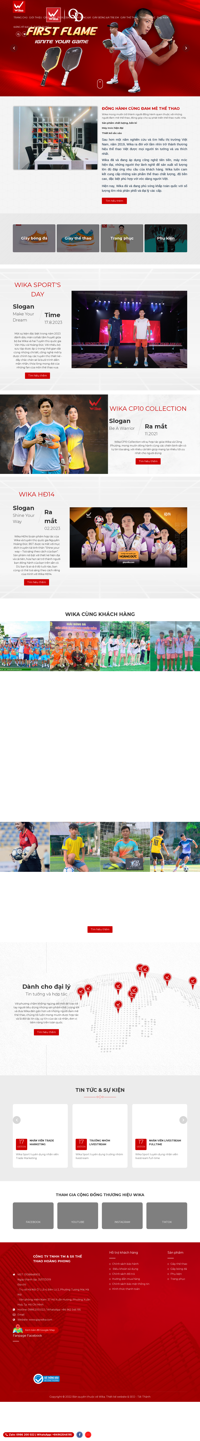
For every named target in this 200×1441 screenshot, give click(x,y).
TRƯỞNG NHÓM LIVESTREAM (99, 1142)
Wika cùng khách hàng (100, 614)
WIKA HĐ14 (37, 494)
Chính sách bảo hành (125, 1263)
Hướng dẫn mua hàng (126, 1278)
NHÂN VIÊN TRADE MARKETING (42, 1142)
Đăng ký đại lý (23, 27)
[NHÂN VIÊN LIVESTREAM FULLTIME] (159, 1119)
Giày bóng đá (82, 17)
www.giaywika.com (40, 1319)
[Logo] (19, 6)
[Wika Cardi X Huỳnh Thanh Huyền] (175, 746)
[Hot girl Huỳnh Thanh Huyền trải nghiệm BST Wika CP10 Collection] (75, 797)
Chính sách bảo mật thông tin (130, 1283)
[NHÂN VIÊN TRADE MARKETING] (40, 1119)
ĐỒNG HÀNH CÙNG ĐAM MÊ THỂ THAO (141, 108)
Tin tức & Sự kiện (100, 1090)
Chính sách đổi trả (123, 1273)
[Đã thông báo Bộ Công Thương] (46, 1378)
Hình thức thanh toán (126, 1288)
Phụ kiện (162, 17)
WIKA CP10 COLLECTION (148, 408)
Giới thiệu (35, 17)
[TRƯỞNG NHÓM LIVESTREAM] (100, 1119)
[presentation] (14, 48)
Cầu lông (49, 17)
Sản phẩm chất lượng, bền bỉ (119, 122)
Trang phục (147, 17)
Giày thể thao (129, 17)
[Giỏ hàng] (24, 34)
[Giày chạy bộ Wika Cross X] (100, 48)
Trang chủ (21, 17)
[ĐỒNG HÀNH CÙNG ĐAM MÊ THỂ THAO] (55, 138)
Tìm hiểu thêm (114, 200)
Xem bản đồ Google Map (40, 1330)
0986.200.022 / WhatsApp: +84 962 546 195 (54, 1309)
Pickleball (64, 17)
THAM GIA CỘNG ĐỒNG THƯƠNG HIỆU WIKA (100, 1195)
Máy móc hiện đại (112, 127)
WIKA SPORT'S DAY (37, 289)
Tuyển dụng (41, 27)
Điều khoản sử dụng (125, 1268)
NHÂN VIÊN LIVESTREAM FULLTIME (165, 1142)
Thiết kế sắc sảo (112, 133)
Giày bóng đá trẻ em (105, 17)
